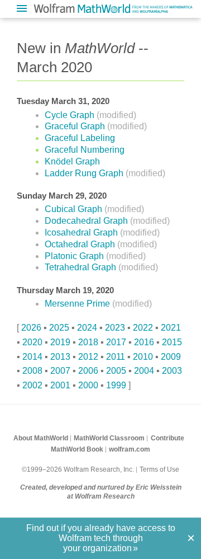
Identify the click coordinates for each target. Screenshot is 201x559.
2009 (171, 356)
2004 (144, 370)
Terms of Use (159, 469)
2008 (32, 370)
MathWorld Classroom (109, 438)
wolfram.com (129, 449)
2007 (60, 370)
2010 (143, 356)
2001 (60, 385)
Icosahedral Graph (82, 232)
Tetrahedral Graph (81, 267)
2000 (88, 385)
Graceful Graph (76, 126)
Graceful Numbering (85, 149)
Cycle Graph (71, 115)
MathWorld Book (77, 449)
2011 (115, 356)
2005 (116, 370)
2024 (87, 327)
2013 (60, 356)
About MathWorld (40, 438)
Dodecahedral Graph (87, 221)
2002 (32, 385)
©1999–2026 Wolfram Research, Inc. (78, 469)
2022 (143, 327)
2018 (88, 342)
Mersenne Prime (78, 303)
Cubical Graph (74, 209)
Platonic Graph (75, 256)
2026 (31, 327)
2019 (60, 342)
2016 (144, 342)
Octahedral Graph (81, 244)
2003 (172, 370)
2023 (115, 327)
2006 (88, 370)
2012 (88, 356)
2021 (171, 327)
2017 (116, 342)
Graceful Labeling (80, 138)
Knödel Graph (72, 161)
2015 (172, 342)
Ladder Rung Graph (85, 173)
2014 (32, 356)
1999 (116, 385)
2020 (32, 342)
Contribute (167, 438)
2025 (59, 327)
